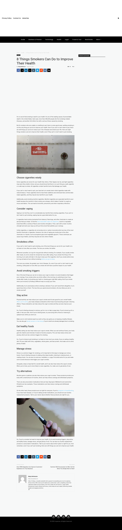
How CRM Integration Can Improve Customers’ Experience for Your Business (29, 467)
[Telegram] (37, 70)
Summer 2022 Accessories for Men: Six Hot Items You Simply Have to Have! (62, 467)
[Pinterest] (63, 516)
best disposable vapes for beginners (48, 221)
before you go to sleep (48, 259)
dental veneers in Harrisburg (35, 321)
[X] (22, 70)
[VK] (45, 70)
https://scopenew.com (33, 478)
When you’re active (22, 302)
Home (18, 52)
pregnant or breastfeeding (65, 390)
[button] (118, 18)
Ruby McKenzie (22, 66)
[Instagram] (58, 516)
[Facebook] (18, 70)
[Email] (29, 70)
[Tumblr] (33, 70)
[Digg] (49, 70)
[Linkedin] (26, 70)
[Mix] (41, 70)
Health (22, 52)
